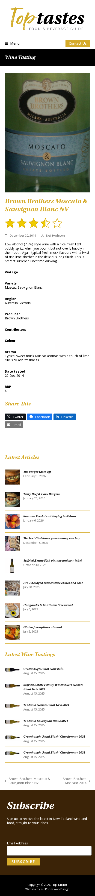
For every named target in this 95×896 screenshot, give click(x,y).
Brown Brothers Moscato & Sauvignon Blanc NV (27, 781)
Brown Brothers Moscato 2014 (72, 781)
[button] (12, 43)
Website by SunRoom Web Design (47, 889)
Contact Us (78, 43)
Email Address (17, 843)
